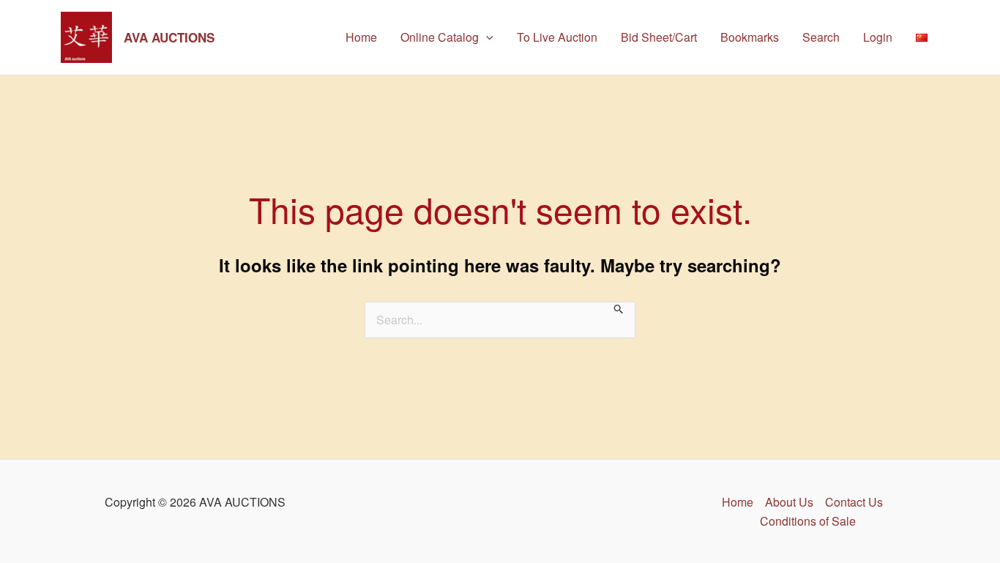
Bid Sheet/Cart (659, 37)
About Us (789, 501)
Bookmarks (749, 37)
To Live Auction (557, 37)
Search (821, 37)
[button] (486, 37)
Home (361, 37)
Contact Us (854, 501)
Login (877, 37)
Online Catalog (439, 37)
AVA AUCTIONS (169, 37)
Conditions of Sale (808, 520)
